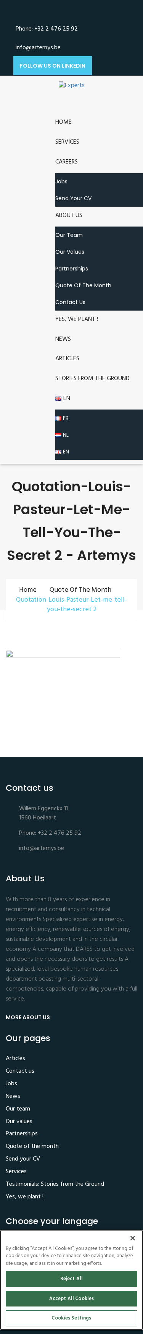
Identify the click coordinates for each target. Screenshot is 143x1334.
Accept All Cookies (71, 1299)
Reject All (71, 1279)
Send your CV (73, 198)
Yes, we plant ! (76, 319)
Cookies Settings (71, 1318)
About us (68, 215)
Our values (69, 252)
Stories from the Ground (92, 379)
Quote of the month (83, 285)
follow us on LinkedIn (52, 66)
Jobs (61, 181)
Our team (69, 235)
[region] (71, 1280)
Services (67, 142)
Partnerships (71, 268)
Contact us (70, 302)
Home (63, 122)
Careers (66, 162)
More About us (28, 1017)
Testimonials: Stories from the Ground (55, 1184)
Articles (67, 359)
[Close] (132, 1238)
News (63, 339)
